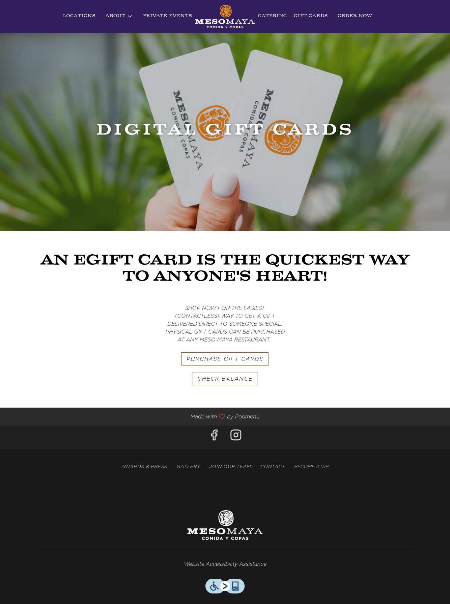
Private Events (167, 16)
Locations (79, 16)
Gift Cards (311, 16)
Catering (272, 16)
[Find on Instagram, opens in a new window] (236, 437)
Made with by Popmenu (132, 417)
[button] (119, 16)
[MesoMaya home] (225, 16)
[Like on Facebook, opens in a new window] (214, 437)
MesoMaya (225, 525)
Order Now (355, 16)
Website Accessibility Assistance (225, 564)
